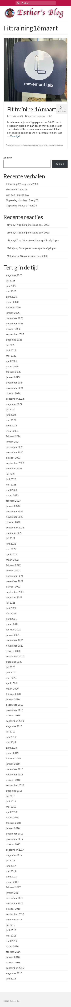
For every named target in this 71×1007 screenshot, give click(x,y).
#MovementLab (14, 145)
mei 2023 (11, 484)
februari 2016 (13, 951)
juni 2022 (11, 543)
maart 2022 (12, 559)
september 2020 (15, 656)
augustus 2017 (14, 855)
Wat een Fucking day (17, 194)
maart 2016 (12, 946)
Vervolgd (15, 136)
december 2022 (14, 511)
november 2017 (14, 839)
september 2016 (15, 914)
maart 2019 (12, 753)
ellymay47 (17, 116)
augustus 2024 (14, 404)
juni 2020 (11, 672)
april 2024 (11, 425)
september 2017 (15, 849)
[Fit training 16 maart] (35, 69)
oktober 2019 (13, 715)
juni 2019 (11, 737)
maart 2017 (12, 882)
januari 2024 (13, 441)
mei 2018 (11, 806)
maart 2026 (12, 302)
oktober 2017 (13, 844)
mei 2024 (11, 420)
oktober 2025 (13, 329)
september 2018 (15, 785)
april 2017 (11, 876)
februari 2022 (13, 565)
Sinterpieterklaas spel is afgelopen (40, 240)
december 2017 (14, 833)
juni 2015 (11, 978)
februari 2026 (13, 307)
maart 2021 (12, 624)
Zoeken (7, 157)
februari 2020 (13, 694)
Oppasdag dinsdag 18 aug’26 (22, 200)
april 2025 (11, 361)
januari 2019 (13, 763)
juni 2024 (11, 414)
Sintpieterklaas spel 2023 (35, 224)
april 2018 (11, 812)
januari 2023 (13, 506)
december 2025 (14, 318)
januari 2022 (13, 570)
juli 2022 (10, 538)
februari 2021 (13, 629)
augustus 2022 (14, 533)
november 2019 (14, 710)
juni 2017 (11, 865)
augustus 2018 (14, 790)
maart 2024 (12, 431)
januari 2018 (13, 828)
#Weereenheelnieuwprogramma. (34, 145)
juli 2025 (10, 345)
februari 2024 (13, 436)
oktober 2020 (13, 651)
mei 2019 (11, 742)
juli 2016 (10, 925)
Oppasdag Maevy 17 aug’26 (21, 205)
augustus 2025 (14, 339)
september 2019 (15, 720)
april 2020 (11, 683)
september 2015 (15, 967)
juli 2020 (10, 667)
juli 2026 (10, 280)
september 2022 (15, 527)
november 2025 (14, 323)
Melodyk (11, 256)
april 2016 (11, 941)
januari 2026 (13, 312)
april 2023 (11, 490)
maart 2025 (12, 366)
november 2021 (14, 581)
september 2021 (15, 592)
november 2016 (14, 903)
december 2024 (14, 382)
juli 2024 (10, 409)
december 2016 (14, 898)
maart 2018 (12, 817)
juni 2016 (11, 930)
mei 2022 (11, 549)
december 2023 (14, 447)
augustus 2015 (14, 973)
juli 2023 (10, 473)
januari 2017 (13, 892)
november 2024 (14, 388)
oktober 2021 (13, 586)
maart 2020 (12, 688)
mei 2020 (11, 678)
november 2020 (14, 645)
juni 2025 (11, 350)
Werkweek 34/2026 (16, 189)
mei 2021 (11, 613)
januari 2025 (13, 377)
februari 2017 (13, 887)
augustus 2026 (14, 275)
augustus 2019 (14, 726)
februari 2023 (13, 500)
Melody (11, 248)
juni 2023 (11, 479)
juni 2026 (11, 286)
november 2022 (14, 516)
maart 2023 (12, 495)
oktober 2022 (13, 522)
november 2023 (14, 452)
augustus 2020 (14, 661)
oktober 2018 (13, 780)
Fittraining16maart (55, 145)
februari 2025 (13, 371)
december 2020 (14, 640)
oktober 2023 (13, 457)
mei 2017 (11, 871)
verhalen (41, 116)
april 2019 (11, 747)
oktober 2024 (13, 393)
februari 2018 (13, 823)
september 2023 (15, 463)
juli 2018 (10, 796)
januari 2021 (13, 635)
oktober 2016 (13, 908)
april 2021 (11, 618)
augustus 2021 (14, 597)
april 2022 (11, 554)
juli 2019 (10, 731)
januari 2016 (13, 957)
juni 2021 (11, 608)
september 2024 (15, 398)
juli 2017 (10, 860)
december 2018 (14, 769)
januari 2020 (13, 699)
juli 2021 (10, 602)
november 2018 (14, 774)
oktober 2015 (13, 962)
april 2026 (11, 296)
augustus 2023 (14, 468)
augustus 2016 (14, 919)
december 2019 (14, 704)
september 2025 (15, 334)
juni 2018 (11, 801)
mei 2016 (11, 935)
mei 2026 (11, 291)
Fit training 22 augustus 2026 (22, 184)
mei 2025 (11, 355)
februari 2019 (13, 758)
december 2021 (14, 576)
